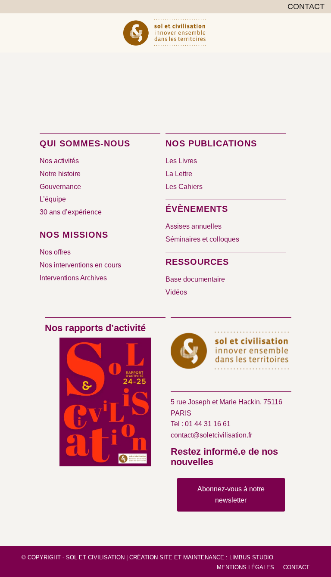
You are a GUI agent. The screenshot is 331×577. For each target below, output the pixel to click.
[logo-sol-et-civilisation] (165, 32)
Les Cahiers (184, 186)
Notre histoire (60, 173)
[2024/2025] (105, 404)
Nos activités (59, 160)
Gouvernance (60, 186)
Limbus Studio (251, 557)
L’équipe (53, 199)
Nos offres (55, 252)
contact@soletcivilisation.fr (211, 435)
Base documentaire (195, 279)
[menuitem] (304, 6)
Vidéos (176, 292)
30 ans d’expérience (71, 212)
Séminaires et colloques (202, 239)
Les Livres (181, 160)
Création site (150, 557)
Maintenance (203, 557)
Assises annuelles (194, 226)
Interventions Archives (73, 278)
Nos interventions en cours (80, 265)
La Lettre (179, 173)
